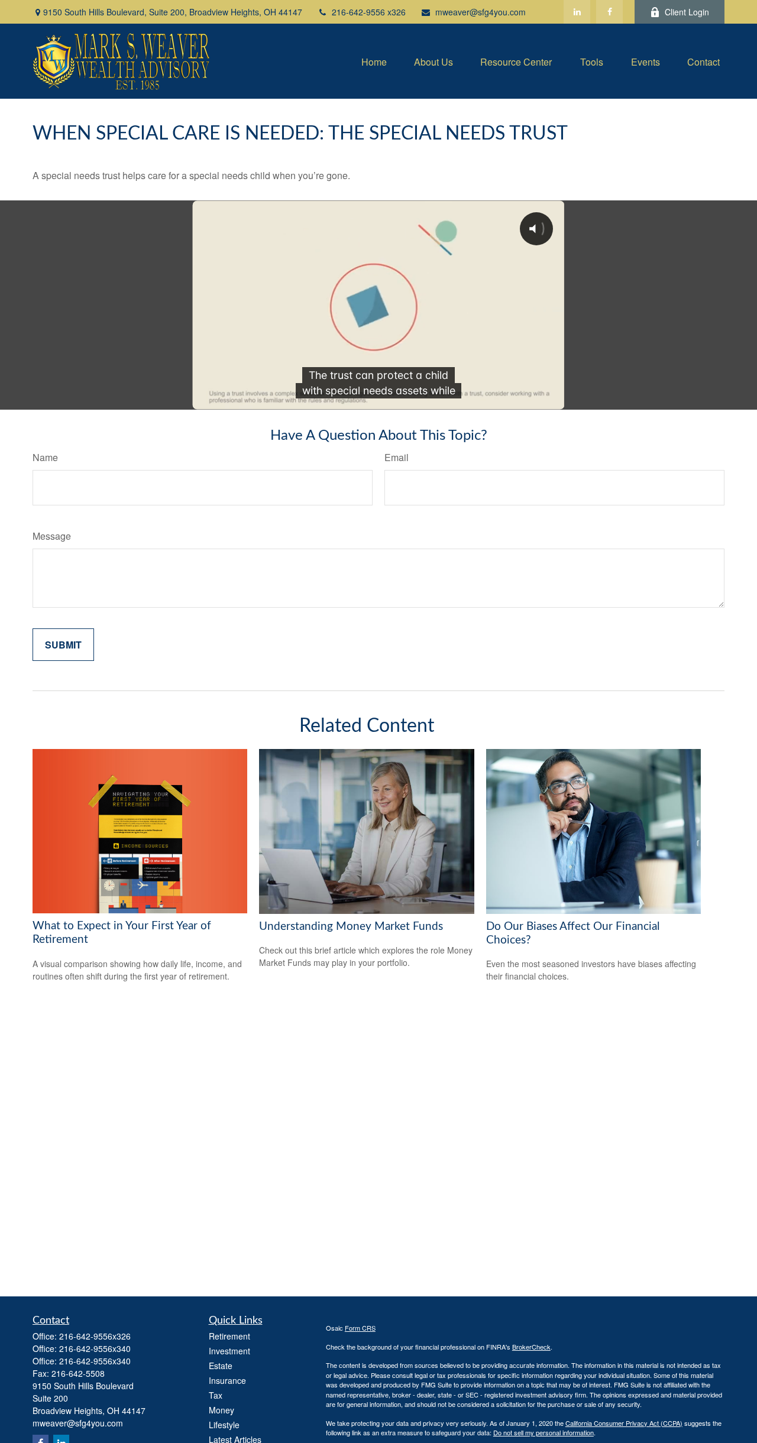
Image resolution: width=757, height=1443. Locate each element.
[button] (374, 61)
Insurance (227, 1380)
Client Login (687, 12)
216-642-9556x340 (95, 1348)
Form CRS (360, 1327)
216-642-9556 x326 (369, 12)
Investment (229, 1351)
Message (52, 536)
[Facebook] (609, 12)
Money (221, 1410)
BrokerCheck (531, 1346)
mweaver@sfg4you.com (480, 12)
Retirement (229, 1336)
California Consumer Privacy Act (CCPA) (623, 1423)
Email (396, 457)
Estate (220, 1365)
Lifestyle (224, 1425)
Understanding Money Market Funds (351, 926)
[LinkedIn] (577, 12)
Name (45, 457)
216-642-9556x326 (95, 1336)
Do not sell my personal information (543, 1432)
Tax (215, 1395)
